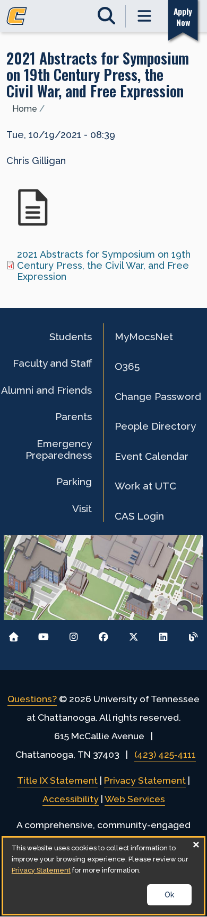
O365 (127, 366)
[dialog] (103, 876)
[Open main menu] (145, 16)
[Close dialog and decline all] (196, 844)
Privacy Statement (145, 780)
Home (24, 109)
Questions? (32, 699)
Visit (82, 508)
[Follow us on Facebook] (104, 634)
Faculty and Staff (52, 363)
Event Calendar (151, 456)
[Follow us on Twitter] (133, 634)
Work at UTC (145, 486)
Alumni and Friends (46, 390)
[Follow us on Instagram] (73, 634)
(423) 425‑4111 (165, 754)
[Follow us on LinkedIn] (163, 634)
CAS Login (139, 516)
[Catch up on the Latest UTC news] (193, 634)
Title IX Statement (57, 780)
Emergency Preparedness (58, 449)
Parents (73, 416)
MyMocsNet (144, 336)
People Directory (155, 426)
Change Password (158, 396)
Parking (74, 481)
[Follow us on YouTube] (44, 634)
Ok (169, 895)
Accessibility (70, 799)
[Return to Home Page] (13, 634)
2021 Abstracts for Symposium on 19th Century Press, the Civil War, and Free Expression (104, 265)
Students (70, 336)
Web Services (135, 799)
